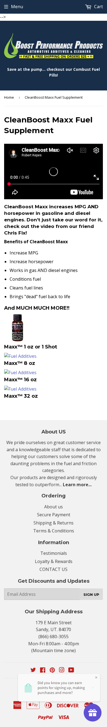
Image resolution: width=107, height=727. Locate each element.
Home (9, 97)
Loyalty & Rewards (53, 561)
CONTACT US (53, 569)
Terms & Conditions (53, 531)
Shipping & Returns (53, 523)
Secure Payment (53, 515)
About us (53, 507)
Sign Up (91, 594)
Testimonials (53, 553)
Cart (98, 7)
